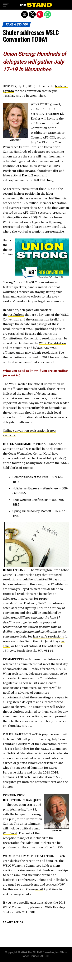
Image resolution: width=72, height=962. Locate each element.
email (39, 889)
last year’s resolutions (48, 636)
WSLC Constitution (52, 343)
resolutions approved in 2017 (28, 357)
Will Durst (10, 833)
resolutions (16, 314)
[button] (6, 5)
